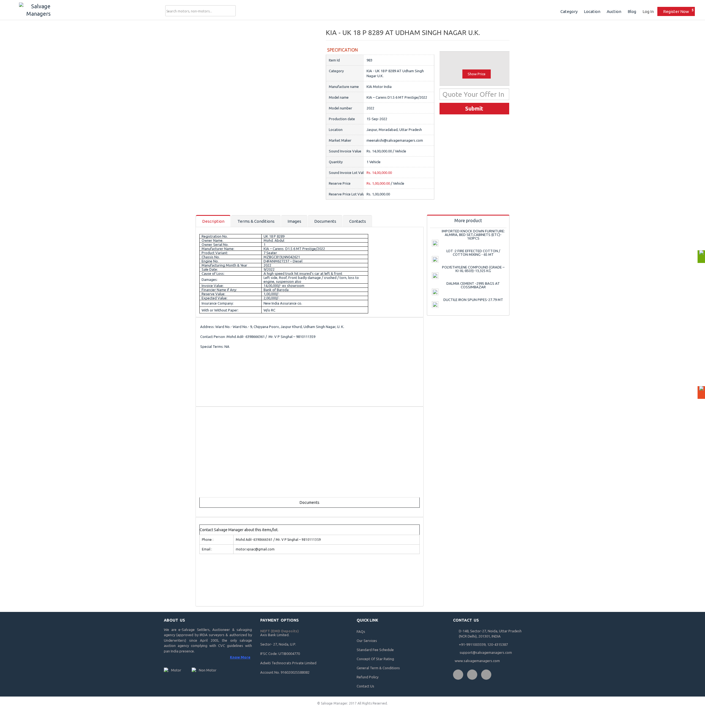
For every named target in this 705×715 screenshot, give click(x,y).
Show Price (477, 74)
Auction (614, 11)
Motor (176, 670)
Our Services (367, 641)
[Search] (230, 11)
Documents (325, 221)
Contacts (357, 221)
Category (568, 11)
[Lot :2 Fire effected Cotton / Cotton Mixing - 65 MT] (435, 259)
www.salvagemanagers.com (477, 661)
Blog (632, 11)
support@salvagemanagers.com (486, 652)
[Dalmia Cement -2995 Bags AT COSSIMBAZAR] (435, 292)
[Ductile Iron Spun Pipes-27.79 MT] (435, 304)
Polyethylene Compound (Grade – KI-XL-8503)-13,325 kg (473, 269)
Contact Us (365, 686)
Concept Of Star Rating (375, 659)
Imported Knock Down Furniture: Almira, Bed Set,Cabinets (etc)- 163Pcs (473, 234)
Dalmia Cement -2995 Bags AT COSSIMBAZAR (473, 285)
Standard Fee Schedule (375, 650)
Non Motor (207, 670)
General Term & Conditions (378, 668)
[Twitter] (472, 675)
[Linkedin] (486, 675)
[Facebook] (458, 675)
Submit (474, 108)
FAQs (361, 631)
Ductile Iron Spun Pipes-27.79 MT (473, 300)
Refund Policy (367, 677)
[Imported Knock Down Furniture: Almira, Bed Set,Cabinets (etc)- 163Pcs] (435, 243)
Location (592, 11)
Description (213, 221)
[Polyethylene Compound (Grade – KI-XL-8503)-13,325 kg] (435, 275)
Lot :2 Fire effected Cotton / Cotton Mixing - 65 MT (473, 252)
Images (294, 221)
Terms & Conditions (256, 221)
